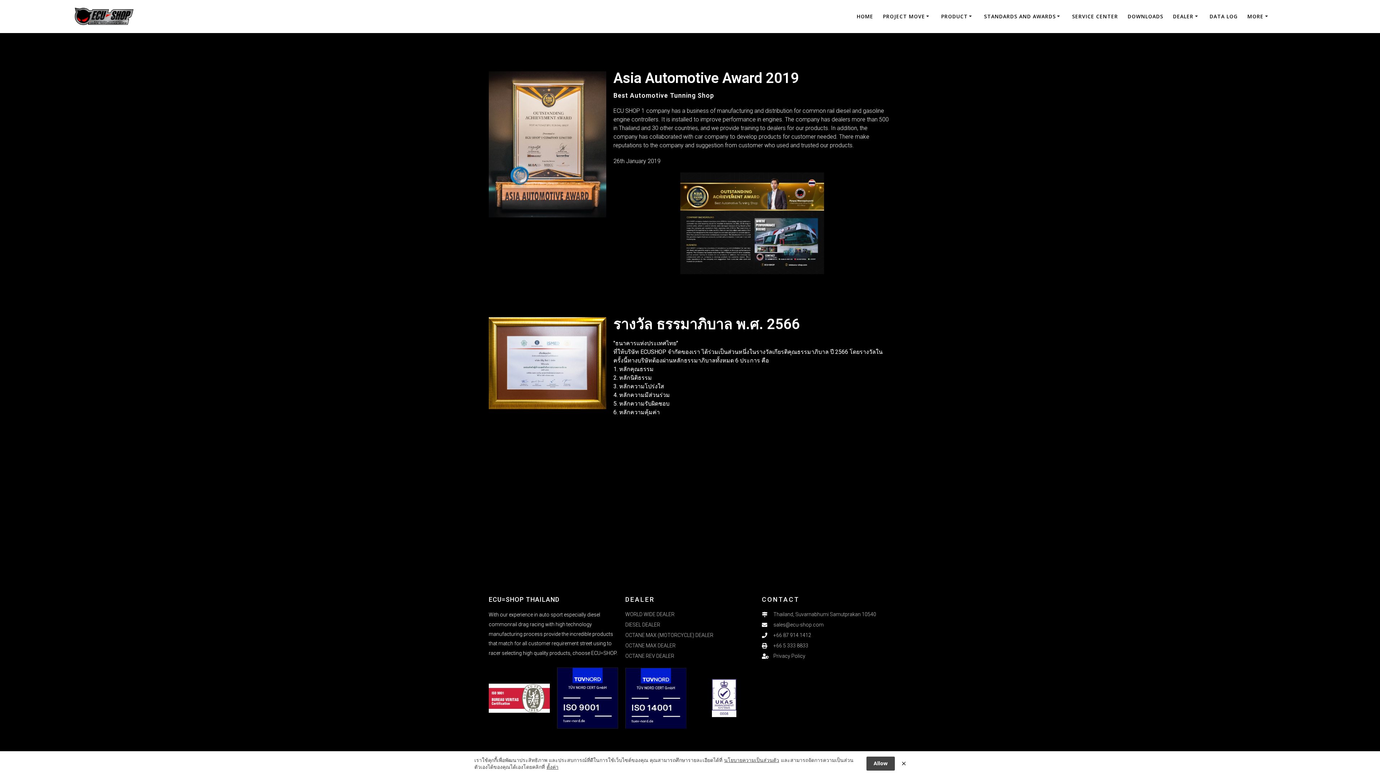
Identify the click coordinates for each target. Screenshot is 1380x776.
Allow (881, 763)
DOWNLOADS (1145, 16)
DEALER (1183, 16)
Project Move (904, 16)
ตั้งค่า (552, 766)
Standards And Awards (1020, 16)
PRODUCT (954, 16)
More (1255, 16)
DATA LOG (1224, 16)
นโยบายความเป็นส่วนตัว (751, 760)
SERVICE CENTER (1095, 16)
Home (865, 16)
